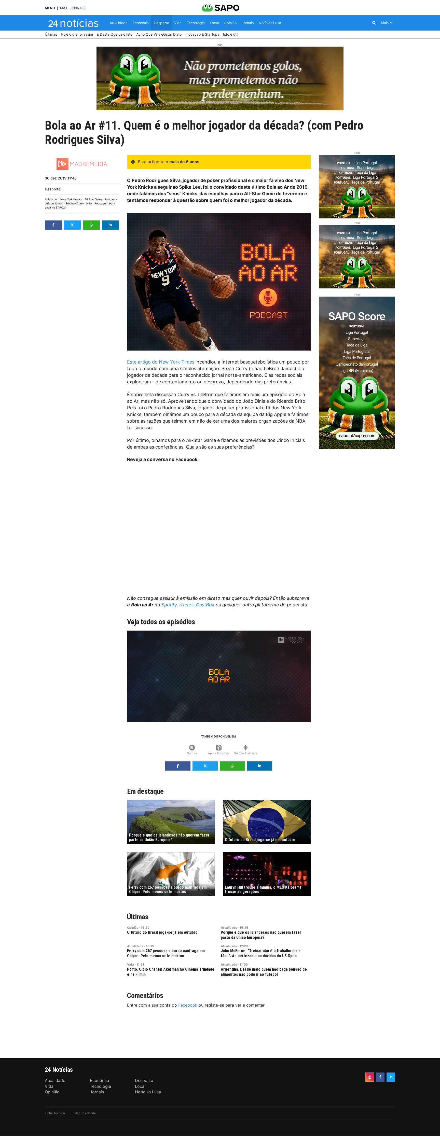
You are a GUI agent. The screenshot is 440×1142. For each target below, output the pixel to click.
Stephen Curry (74, 203)
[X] (391, 1077)
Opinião (132, 927)
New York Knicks (71, 199)
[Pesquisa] (374, 23)
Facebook (187, 1005)
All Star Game (93, 199)
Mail (64, 8)
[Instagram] (369, 1077)
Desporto (52, 189)
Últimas (137, 917)
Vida (130, 964)
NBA (89, 203)
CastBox (205, 604)
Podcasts (100, 203)
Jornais (78, 8)
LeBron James (54, 203)
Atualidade (229, 927)
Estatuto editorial (85, 1113)
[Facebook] (380, 1077)
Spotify (169, 604)
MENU (50, 8)
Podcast (110, 199)
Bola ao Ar (51, 199)
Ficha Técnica (55, 1113)
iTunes (186, 604)
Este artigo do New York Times (160, 362)
